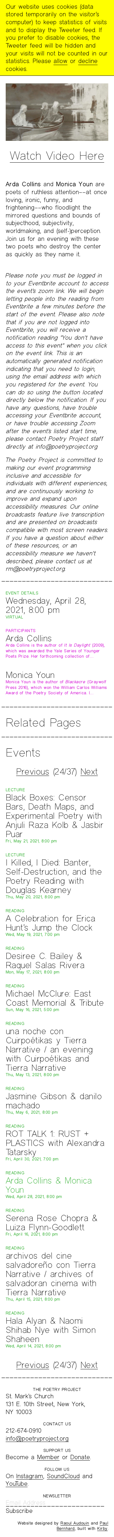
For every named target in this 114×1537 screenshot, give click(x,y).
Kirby (102, 1528)
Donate (80, 1457)
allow (60, 60)
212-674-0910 (23, 1430)
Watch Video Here (57, 155)
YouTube (17, 1483)
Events (23, 752)
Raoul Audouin (74, 1523)
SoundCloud (63, 1476)
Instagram (29, 1476)
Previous (32, 771)
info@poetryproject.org (37, 1438)
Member (48, 1457)
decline (88, 60)
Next (89, 771)
